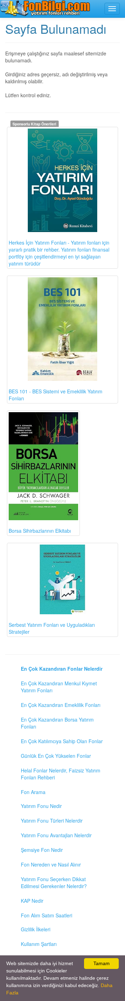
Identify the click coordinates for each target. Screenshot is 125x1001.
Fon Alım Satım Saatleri (46, 915)
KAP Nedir (32, 900)
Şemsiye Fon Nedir (42, 849)
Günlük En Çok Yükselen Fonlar (56, 755)
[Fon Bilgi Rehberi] (45, 8)
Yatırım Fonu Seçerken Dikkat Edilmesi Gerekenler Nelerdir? (54, 883)
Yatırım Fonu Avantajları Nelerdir (56, 835)
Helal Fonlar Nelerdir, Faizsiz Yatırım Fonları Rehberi (60, 774)
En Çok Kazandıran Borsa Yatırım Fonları (57, 723)
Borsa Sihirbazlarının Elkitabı (40, 530)
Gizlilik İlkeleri (35, 929)
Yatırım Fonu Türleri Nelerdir (52, 820)
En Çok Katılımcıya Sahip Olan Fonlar (62, 741)
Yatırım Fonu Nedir (41, 805)
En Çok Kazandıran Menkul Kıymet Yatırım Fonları (59, 687)
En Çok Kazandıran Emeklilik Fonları (60, 704)
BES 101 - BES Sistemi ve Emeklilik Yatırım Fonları (55, 395)
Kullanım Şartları (39, 943)
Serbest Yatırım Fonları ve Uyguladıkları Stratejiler (52, 628)
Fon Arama (33, 791)
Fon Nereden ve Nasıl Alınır (51, 864)
